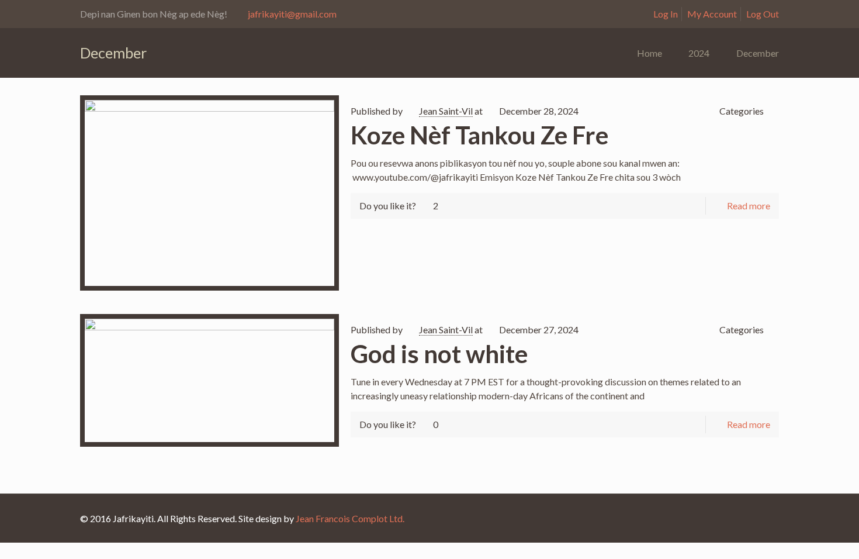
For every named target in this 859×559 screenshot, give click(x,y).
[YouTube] (761, 518)
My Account (712, 13)
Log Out (762, 13)
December (757, 52)
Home (649, 52)
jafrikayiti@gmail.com (292, 13)
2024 (698, 52)
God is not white (439, 353)
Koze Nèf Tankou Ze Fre (479, 135)
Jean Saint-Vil (446, 110)
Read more (748, 205)
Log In (665, 13)
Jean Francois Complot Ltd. (350, 518)
